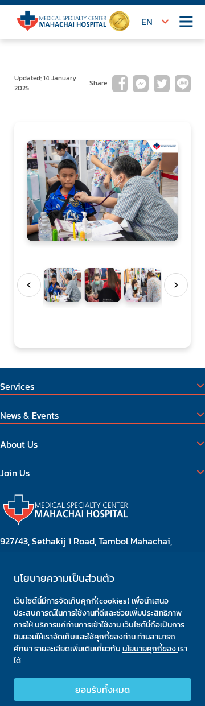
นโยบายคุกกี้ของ (150, 649)
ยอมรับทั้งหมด (102, 689)
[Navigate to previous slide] (29, 285)
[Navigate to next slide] (176, 285)
